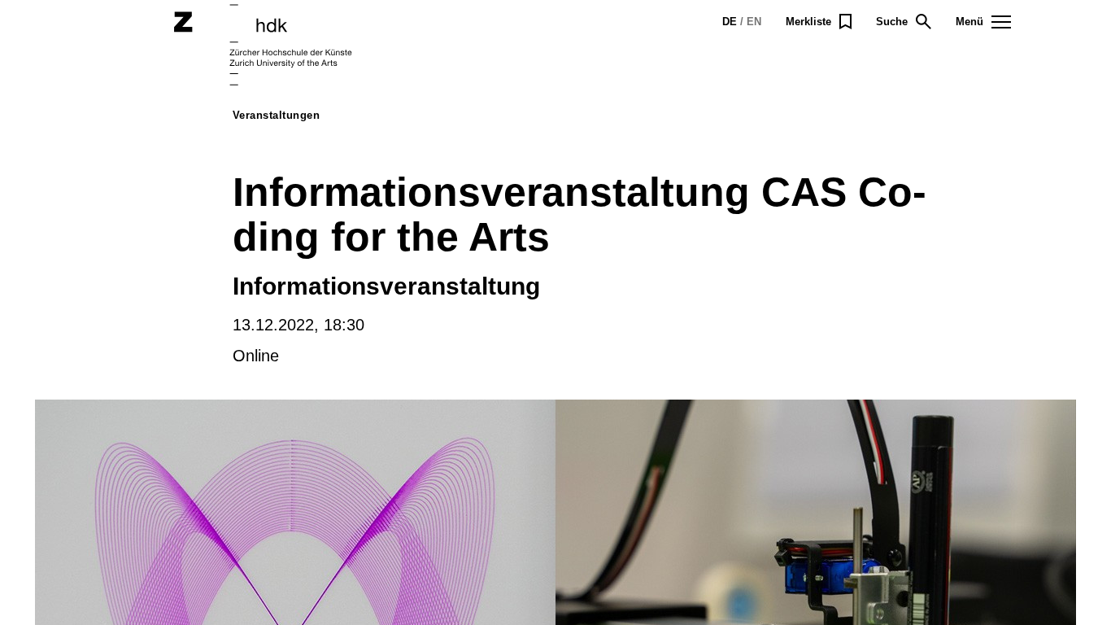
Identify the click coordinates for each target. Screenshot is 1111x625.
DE (729, 21)
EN (754, 21)
